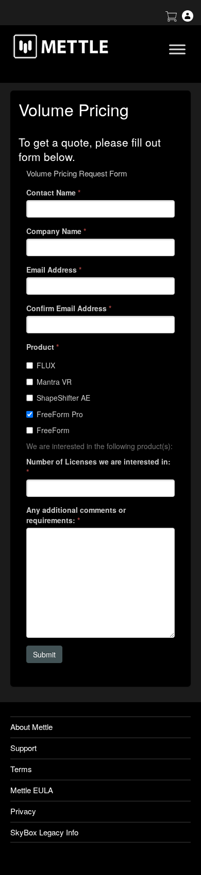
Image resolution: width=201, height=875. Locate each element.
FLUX (46, 365)
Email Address (53, 269)
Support (23, 747)
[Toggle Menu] (177, 49)
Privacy (23, 811)
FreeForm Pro (60, 414)
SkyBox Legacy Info (44, 832)
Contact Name (53, 192)
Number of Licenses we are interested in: (98, 466)
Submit (44, 654)
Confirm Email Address (68, 308)
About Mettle (31, 726)
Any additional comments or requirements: (76, 515)
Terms (21, 768)
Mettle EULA (31, 789)
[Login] (187, 18)
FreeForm (53, 430)
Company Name (56, 231)
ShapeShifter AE (63, 397)
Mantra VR (54, 382)
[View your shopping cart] (171, 18)
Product (42, 347)
